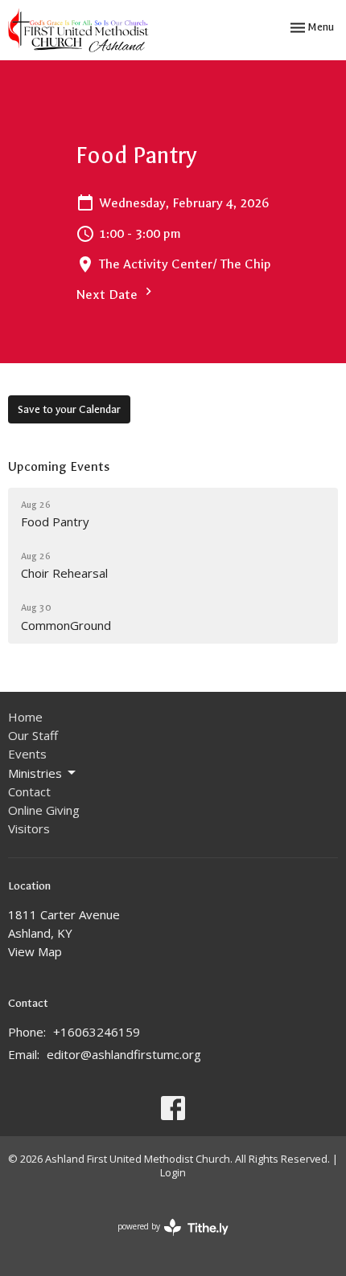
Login (173, 1172)
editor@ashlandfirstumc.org (124, 1054)
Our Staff (33, 735)
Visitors (29, 828)
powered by (164, 1240)
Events (27, 754)
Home (25, 717)
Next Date (108, 294)
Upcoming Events (58, 466)
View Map (35, 951)
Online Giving (44, 810)
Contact (29, 791)
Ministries (35, 773)
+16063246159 (96, 1032)
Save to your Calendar (69, 409)
